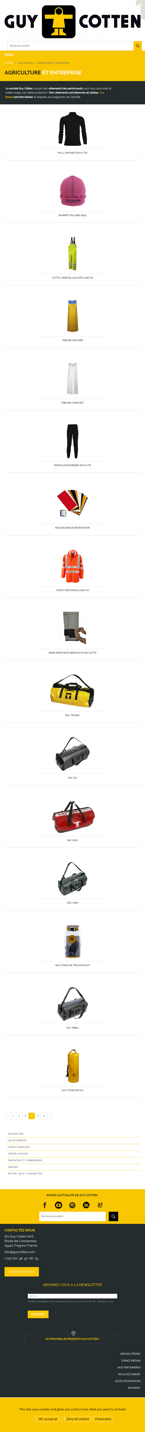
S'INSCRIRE (38, 1314)
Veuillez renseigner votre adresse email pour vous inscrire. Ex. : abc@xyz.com (70, 1301)
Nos (101, 92)
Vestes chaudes (18, 1153)
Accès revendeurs (127, 1381)
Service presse (130, 1353)
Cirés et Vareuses (18, 1147)
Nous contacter (21, 1271)
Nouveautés (15, 1133)
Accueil (9, 62)
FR (140, 4)
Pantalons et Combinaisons (25, 1160)
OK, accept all (47, 1419)
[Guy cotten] (72, 21)
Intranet (134, 1388)
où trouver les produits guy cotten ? (72, 1339)
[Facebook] (45, 1205)
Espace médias (130, 1360)
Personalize (103, 1419)
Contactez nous (20, 1230)
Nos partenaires (129, 1367)
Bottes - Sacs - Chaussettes (25, 1173)
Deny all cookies (77, 1419)
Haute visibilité (17, 1140)
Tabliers (13, 1167)
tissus (9, 96)
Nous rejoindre (129, 1374)
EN (140, 14)
